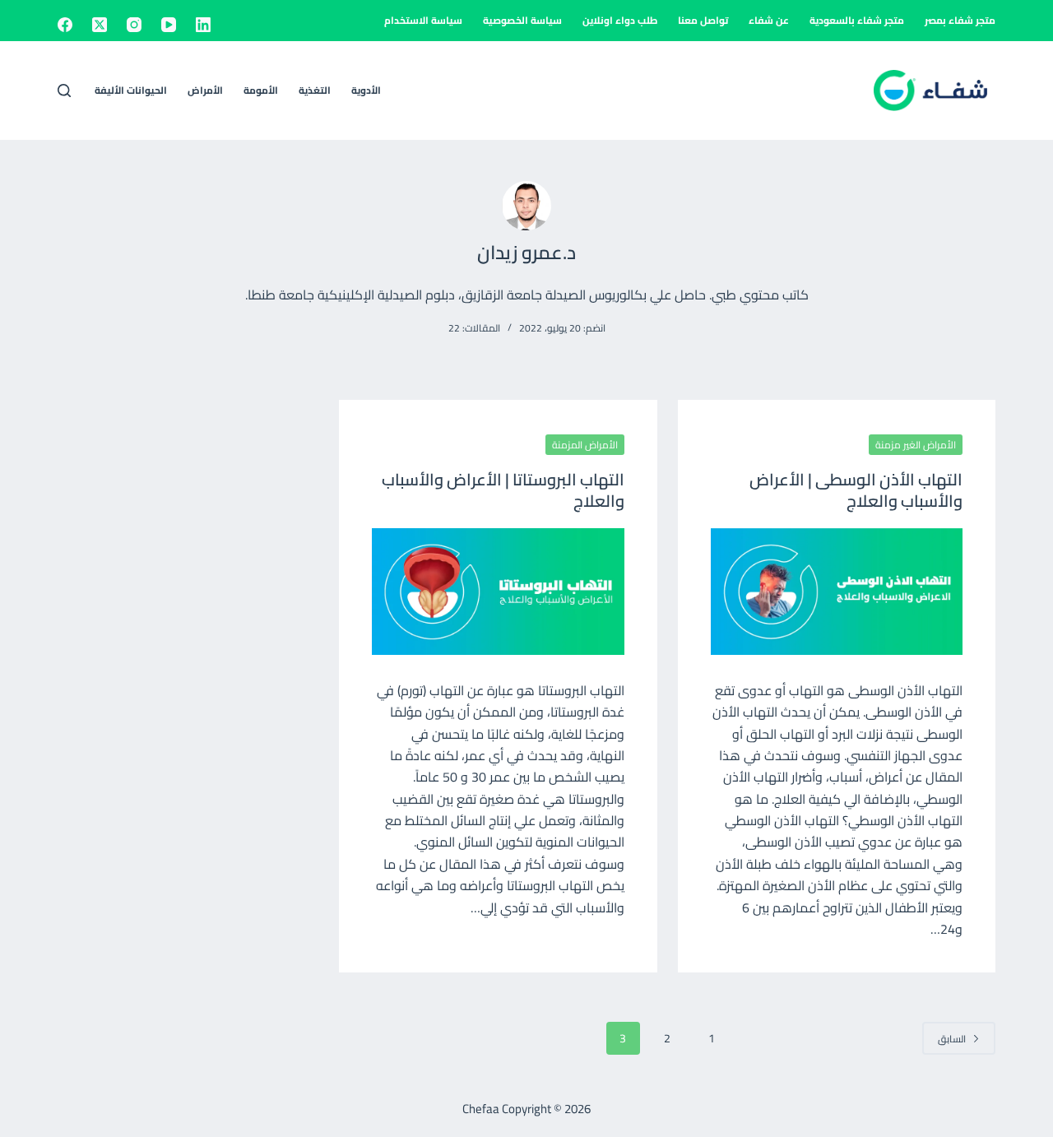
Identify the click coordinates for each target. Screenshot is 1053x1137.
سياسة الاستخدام (423, 20)
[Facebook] (65, 24)
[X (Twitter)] (99, 24)
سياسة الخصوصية (522, 20)
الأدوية (366, 90)
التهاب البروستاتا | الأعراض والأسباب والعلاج (503, 490)
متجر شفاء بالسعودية (856, 20)
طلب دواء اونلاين (619, 20)
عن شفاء (769, 20)
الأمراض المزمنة (585, 444)
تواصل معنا (703, 20)
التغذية (315, 90)
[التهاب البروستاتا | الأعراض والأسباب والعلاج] (498, 591)
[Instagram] (134, 24)
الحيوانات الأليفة (131, 90)
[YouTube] (168, 24)
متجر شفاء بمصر (960, 20)
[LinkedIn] (203, 24)
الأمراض (205, 90)
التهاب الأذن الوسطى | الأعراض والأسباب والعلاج (856, 490)
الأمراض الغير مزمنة (915, 444)
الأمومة (261, 90)
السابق (952, 1038)
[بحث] (64, 90)
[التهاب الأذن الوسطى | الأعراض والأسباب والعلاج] (837, 591)
